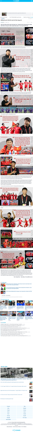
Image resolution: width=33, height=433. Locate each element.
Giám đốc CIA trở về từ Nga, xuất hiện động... (14, 17)
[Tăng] (8, 22)
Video (25, 406)
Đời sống (8, 415)
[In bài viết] (31, 22)
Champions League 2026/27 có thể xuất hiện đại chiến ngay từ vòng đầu (13, 324)
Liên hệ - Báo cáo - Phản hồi (17, 426)
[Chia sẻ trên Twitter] (28, 22)
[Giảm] (5, 22)
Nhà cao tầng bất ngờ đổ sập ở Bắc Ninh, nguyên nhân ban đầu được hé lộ (13, 329)
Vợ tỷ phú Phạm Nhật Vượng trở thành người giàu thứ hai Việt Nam (12, 334)
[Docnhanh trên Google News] (2, 22)
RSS (22, 426)
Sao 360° (24, 415)
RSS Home (24, 426)
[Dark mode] (32, 1)
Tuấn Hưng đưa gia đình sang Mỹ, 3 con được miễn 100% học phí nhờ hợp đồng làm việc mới (16, 335)
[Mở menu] (1, 1)
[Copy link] (30, 22)
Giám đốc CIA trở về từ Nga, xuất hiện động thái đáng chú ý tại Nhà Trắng (13, 333)
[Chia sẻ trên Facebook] (27, 22)
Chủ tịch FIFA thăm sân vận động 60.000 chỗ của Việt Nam (11, 326)
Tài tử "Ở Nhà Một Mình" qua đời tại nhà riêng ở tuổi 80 (10, 330)
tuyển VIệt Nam (3, 295)
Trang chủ (8, 406)
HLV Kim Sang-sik (8, 295)
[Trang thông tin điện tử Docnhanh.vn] (16, 1)
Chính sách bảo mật (9, 426)
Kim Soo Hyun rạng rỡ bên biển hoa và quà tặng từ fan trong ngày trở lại (12, 325)
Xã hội (8, 408)
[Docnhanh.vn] (16, 430)
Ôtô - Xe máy (24, 417)
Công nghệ (8, 417)
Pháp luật (24, 408)
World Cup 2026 (8, 419)
